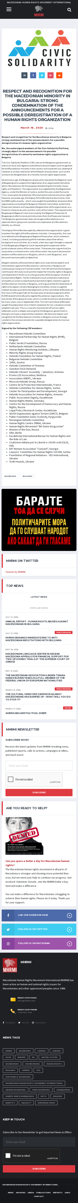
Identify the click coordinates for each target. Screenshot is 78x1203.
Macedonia (10, 476)
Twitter (25, 1023)
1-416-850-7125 (25, 1012)
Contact (39, 1196)
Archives (21, 1193)
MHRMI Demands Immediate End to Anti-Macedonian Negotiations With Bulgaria (33, 639)
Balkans (57, 1096)
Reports (57, 1193)
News (11, 1193)
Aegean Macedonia (15, 1090)
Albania (56, 1051)
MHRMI (8, 1051)
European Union (46, 1103)
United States (49, 1057)
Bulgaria (27, 476)
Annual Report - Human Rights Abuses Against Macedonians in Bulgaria (36, 622)
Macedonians (32, 1064)
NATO (43, 1096)
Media (31, 1193)
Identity (10, 1103)
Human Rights (54, 1064)
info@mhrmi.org (27, 1001)
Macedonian (12, 1064)
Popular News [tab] (39, 608)
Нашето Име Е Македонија (19, 1096)
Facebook (10, 1023)
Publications (43, 1193)
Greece (26, 1070)
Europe (21, 1057)
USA (38, 1070)
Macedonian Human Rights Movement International (33, 1083)
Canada (41, 1051)
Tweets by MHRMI (15, 572)
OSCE (8, 1057)
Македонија (63, 1090)
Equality (26, 1103)
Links (67, 1193)
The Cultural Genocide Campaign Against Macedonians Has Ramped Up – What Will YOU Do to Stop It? (37, 697)
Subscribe (39, 792)
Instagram (40, 1023)
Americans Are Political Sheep (26, 713)
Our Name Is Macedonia (17, 1077)
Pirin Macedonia (41, 1090)
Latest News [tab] (39, 597)
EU (33, 1057)
